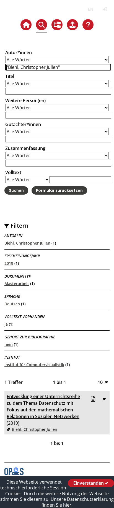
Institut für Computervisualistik (34, 364)
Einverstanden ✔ (90, 483)
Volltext (13, 172)
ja (6, 324)
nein (8, 344)
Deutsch (12, 303)
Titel (9, 76)
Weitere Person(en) (25, 100)
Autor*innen (18, 52)
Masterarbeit (16, 283)
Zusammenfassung (25, 148)
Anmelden (105, 9)
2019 (8, 263)
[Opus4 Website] (14, 474)
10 (100, 382)
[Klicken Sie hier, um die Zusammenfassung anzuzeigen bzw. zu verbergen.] (104, 398)
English (90, 9)
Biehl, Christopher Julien (27, 243)
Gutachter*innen (23, 124)
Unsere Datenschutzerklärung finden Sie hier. (78, 502)
